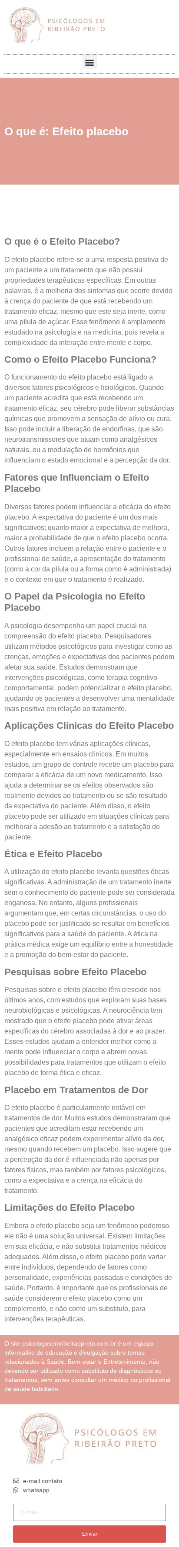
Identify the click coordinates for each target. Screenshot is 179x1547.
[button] (90, 62)
